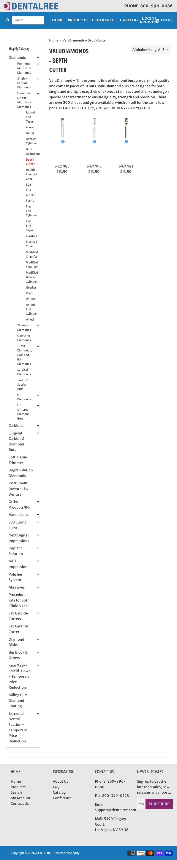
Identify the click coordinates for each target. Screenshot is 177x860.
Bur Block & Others (18, 655)
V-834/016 (94, 166)
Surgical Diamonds (24, 372)
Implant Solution (16, 551)
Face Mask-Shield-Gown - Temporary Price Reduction (20, 676)
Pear (29, 293)
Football (30, 236)
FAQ (56, 787)
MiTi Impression (18, 564)
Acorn (30, 127)
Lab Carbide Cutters (18, 616)
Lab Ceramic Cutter (19, 629)
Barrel (30, 133)
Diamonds (17, 57)
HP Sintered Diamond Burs (23, 411)
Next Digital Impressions (19, 538)
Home (16, 781)
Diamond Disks (16, 642)
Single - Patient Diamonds (24, 83)
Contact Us (20, 803)
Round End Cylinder (30, 309)
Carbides (16, 425)
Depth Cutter (30, 162)
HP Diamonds (24, 397)
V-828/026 (62, 166)
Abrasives (17, 587)
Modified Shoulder (30, 265)
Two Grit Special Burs (23, 384)
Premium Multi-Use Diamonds (24, 68)
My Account (20, 798)
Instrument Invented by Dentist (18, 488)
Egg (28, 185)
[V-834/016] (94, 139)
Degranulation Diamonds (21, 473)
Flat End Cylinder (30, 211)
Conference (62, 798)
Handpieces (18, 514)
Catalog (59, 792)
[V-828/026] (62, 139)
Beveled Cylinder (30, 141)
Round (30, 299)
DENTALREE (44, 853)
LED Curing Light (18, 525)
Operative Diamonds (24, 338)
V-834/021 (126, 166)
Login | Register (149, 20)
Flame (30, 201)
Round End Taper (30, 117)
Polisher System (15, 577)
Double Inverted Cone (30, 174)
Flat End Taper (29, 225)
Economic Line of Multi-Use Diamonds (24, 99)
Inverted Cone (30, 244)
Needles (30, 287)
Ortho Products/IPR (20, 504)
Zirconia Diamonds (24, 328)
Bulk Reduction (30, 151)
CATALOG (129, 20)
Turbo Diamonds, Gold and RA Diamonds (24, 355)
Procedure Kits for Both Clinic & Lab (19, 600)
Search (16, 792)
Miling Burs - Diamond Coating (19, 700)
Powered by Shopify (66, 853)
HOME (57, 20)
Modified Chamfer (30, 254)
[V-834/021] (126, 139)
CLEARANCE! (104, 20)
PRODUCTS (77, 20)
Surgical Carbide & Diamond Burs (17, 441)
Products (18, 787)
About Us (60, 781)
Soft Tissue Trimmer (18, 460)
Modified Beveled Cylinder (30, 277)
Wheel (30, 319)
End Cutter (30, 192)
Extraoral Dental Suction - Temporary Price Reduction (18, 727)
